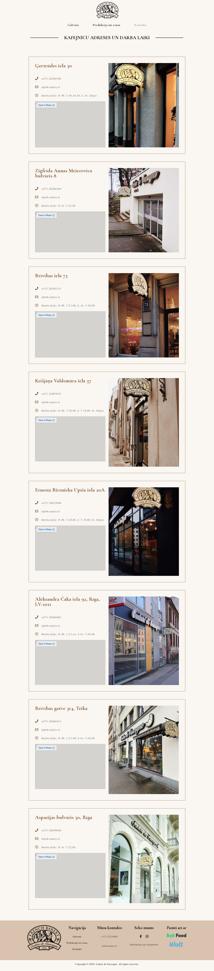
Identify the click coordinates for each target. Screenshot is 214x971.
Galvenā (73, 25)
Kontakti (140, 25)
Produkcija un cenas (106, 25)
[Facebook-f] (140, 936)
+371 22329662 (109, 936)
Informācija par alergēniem (144, 944)
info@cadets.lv (109, 945)
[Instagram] (147, 936)
